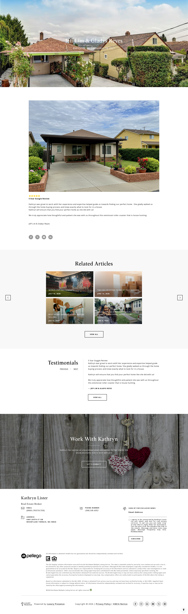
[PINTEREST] (165, 604)
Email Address (136, 512)
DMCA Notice (120, 604)
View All (94, 334)
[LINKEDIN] (147, 604)
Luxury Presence (56, 604)
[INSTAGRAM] (141, 604)
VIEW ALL (97, 397)
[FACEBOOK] (135, 604)
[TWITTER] (159, 604)
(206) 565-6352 (91, 510)
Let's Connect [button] (94, 464)
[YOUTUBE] (153, 604)
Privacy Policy (137, 531)
